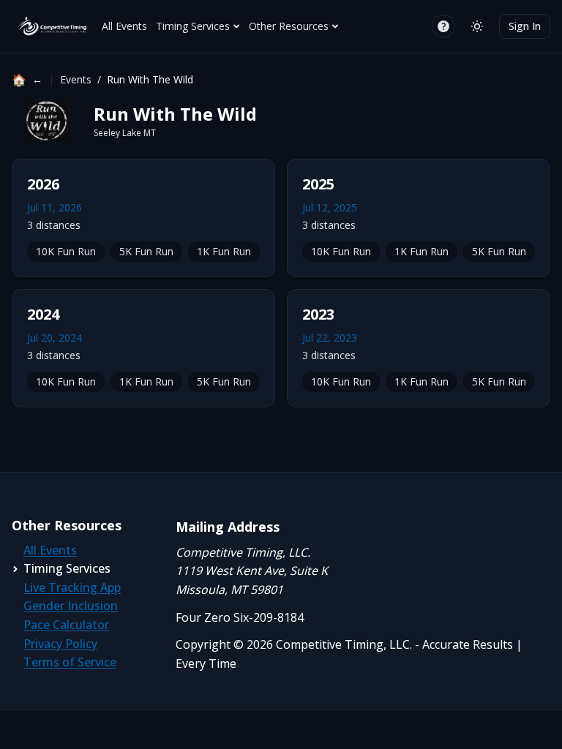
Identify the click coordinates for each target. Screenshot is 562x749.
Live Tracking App (72, 587)
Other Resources (289, 26)
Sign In (525, 26)
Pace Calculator (66, 625)
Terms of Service (69, 662)
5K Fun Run (146, 251)
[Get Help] (443, 26)
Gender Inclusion (70, 606)
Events (75, 79)
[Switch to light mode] (477, 26)
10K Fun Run (66, 251)
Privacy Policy (60, 644)
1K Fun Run (224, 251)
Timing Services (193, 26)
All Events (124, 26)
